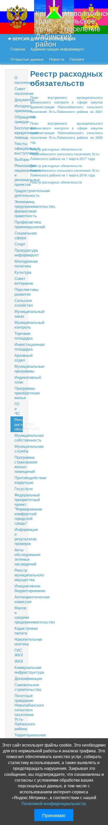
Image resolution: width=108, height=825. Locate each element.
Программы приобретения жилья (18, 392)
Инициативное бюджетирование (18, 588)
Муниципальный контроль (18, 324)
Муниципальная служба (18, 448)
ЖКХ (18, 661)
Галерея (76, 59)
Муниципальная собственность (18, 437)
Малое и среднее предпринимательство (18, 615)
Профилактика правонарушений (18, 224)
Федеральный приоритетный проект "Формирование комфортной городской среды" (18, 509)
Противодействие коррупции (18, 480)
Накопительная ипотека (18, 641)
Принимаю (54, 815)
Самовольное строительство (18, 687)
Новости (56, 59)
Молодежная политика (18, 263)
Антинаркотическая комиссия (18, 599)
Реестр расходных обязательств (18, 424)
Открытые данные (27, 59)
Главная (17, 49)
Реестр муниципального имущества (18, 574)
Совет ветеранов (18, 281)
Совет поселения (18, 91)
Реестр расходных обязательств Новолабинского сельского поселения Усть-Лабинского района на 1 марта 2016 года (65, 170)
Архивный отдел (18, 357)
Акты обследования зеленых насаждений (18, 556)
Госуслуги (18, 488)
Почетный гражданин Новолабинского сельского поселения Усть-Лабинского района (18, 712)
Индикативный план (18, 379)
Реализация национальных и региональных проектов (18, 175)
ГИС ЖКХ (18, 652)
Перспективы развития (18, 292)
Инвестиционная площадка (18, 346)
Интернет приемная (18, 108)
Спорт (18, 244)
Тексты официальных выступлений (18, 148)
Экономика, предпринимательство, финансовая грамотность (18, 208)
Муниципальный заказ (18, 313)
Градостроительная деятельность (18, 193)
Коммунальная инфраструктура (18, 669)
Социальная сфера (18, 235)
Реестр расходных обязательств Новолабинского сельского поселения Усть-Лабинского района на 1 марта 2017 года (65, 154)
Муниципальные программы (18, 368)
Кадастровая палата (18, 630)
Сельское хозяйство (18, 302)
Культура (18, 272)
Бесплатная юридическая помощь (18, 132)
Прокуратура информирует (18, 252)
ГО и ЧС (17, 408)
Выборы (18, 159)
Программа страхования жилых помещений (18, 464)
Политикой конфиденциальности (53, 803)
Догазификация (18, 678)
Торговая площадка (18, 335)
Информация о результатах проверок (18, 536)
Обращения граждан (18, 119)
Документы (18, 99)
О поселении (18, 80)
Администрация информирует (57, 49)
